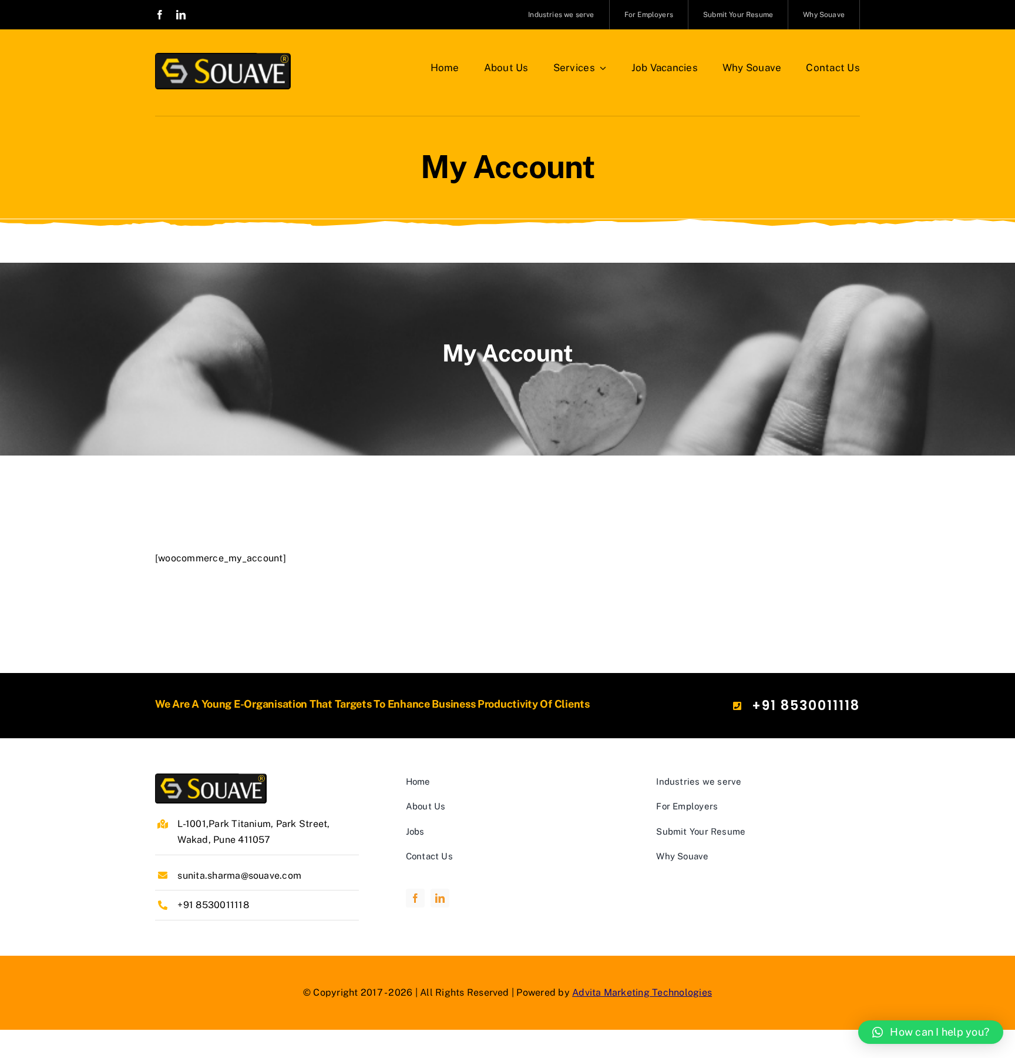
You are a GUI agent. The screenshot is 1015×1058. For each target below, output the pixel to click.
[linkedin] (181, 14)
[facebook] (159, 14)
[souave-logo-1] (223, 57)
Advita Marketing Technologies (642, 992)
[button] (930, 1032)
